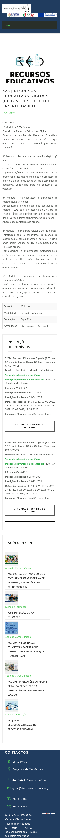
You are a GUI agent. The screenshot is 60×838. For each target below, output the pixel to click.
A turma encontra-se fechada (30, 426)
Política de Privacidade (17, 823)
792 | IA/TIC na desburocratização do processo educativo (22, 725)
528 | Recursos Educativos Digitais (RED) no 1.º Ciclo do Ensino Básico (26, 98)
